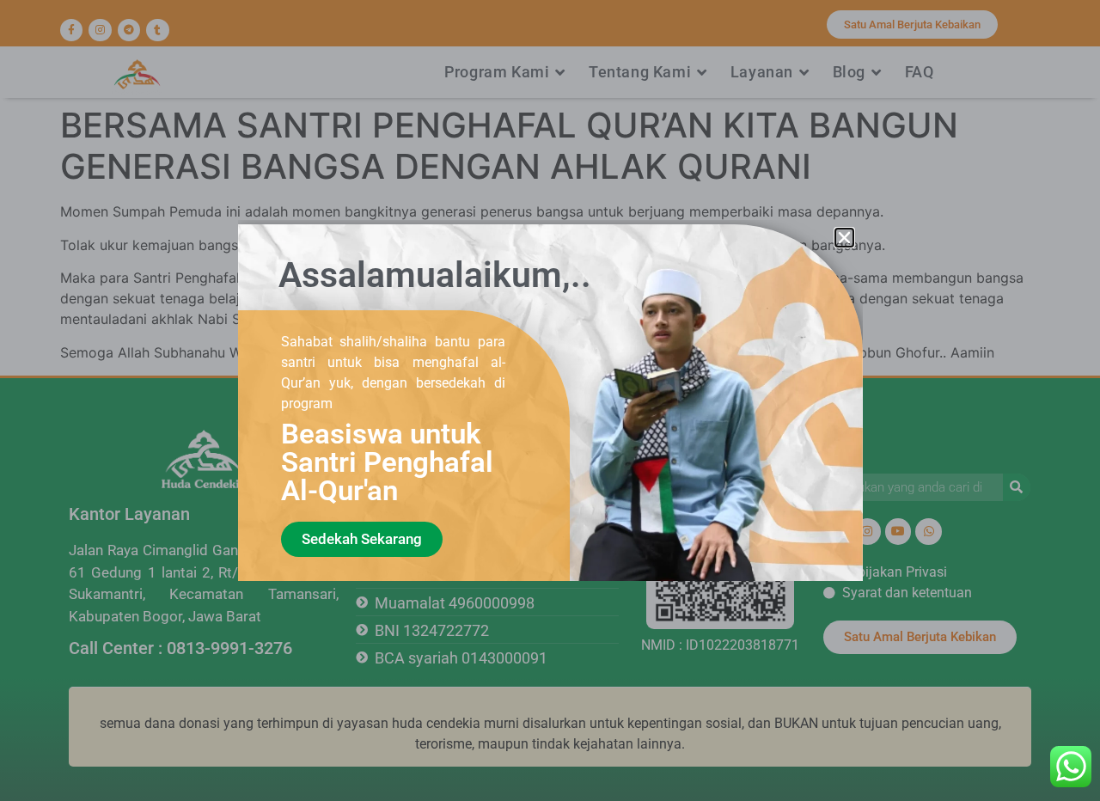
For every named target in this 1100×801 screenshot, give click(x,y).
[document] (550, 400)
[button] (844, 237)
